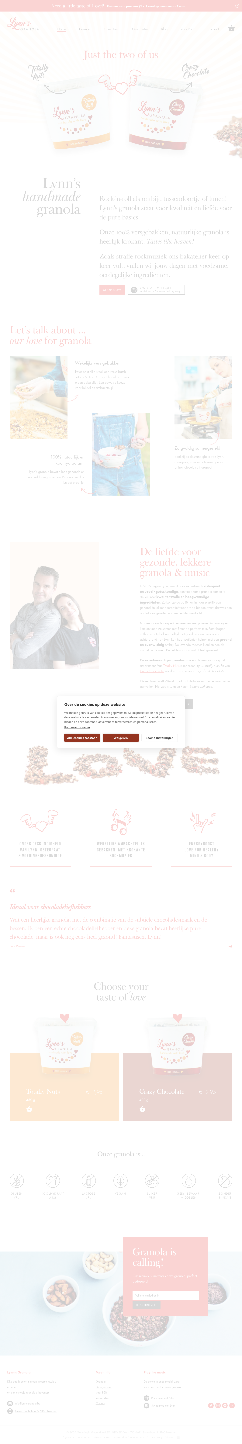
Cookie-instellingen (160, 738)
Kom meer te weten (77, 727)
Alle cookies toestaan (82, 738)
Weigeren (121, 738)
